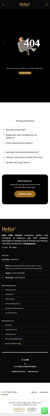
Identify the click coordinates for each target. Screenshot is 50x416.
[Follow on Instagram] (22, 360)
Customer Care (11, 329)
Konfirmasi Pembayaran (14, 308)
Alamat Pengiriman (12, 304)
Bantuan (8, 325)
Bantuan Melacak (12, 343)
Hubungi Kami (10, 334)
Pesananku (9, 294)
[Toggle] (4, 130)
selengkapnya (29, 243)
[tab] (6, 259)
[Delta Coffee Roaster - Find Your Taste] (25, 5)
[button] (3, 4)
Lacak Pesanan (11, 313)
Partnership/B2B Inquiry (14, 339)
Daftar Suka (9, 299)
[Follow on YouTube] (27, 360)
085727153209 (19, 277)
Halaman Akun (10, 290)
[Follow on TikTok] (25, 360)
